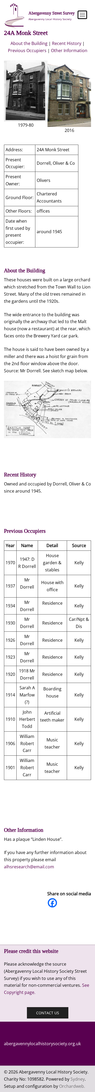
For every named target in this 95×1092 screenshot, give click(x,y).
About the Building (29, 43)
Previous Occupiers (27, 50)
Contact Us (47, 1012)
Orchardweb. (72, 1086)
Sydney (77, 1079)
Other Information (69, 50)
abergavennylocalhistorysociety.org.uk (42, 1044)
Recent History (66, 43)
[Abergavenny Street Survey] (14, 16)
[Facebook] (52, 902)
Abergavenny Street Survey (51, 13)
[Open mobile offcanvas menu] (80, 16)
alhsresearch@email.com (29, 867)
